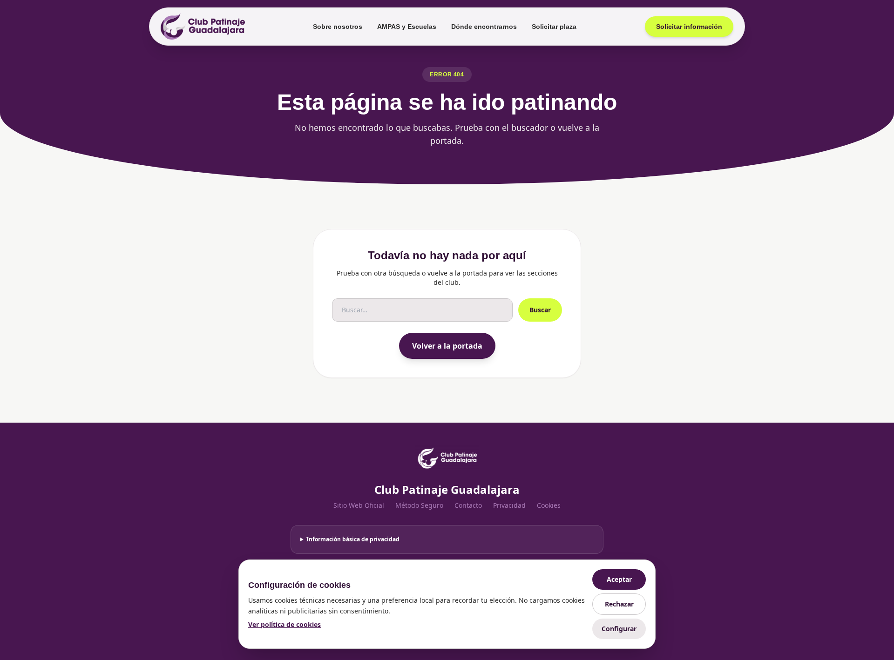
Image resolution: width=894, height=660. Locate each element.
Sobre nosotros (337, 26)
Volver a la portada (447, 346)
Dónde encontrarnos (484, 26)
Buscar (540, 309)
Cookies (549, 505)
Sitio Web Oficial (358, 505)
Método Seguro (419, 505)
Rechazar (619, 603)
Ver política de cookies (284, 624)
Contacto (468, 505)
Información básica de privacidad (353, 539)
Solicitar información (689, 26)
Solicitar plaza (554, 26)
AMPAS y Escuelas (406, 26)
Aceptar (619, 579)
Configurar (619, 628)
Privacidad (509, 505)
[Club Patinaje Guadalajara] (203, 26)
